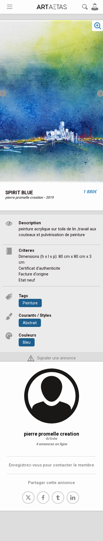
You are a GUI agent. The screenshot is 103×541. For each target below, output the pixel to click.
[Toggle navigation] (9, 6)
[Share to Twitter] (28, 497)
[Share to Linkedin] (72, 497)
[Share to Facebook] (43, 497)
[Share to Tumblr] (58, 497)
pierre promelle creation (51, 434)
